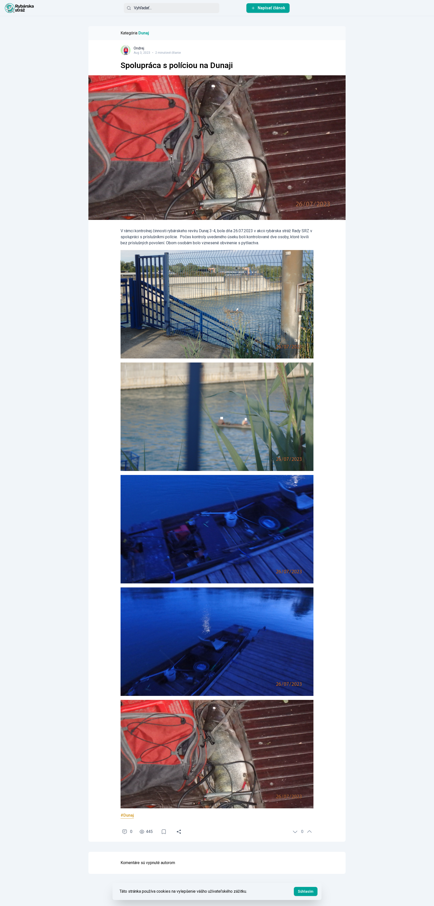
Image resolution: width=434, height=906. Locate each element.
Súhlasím (305, 891)
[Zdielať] (179, 832)
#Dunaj (127, 815)
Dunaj (143, 33)
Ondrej (139, 48)
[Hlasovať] (295, 832)
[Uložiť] (164, 832)
